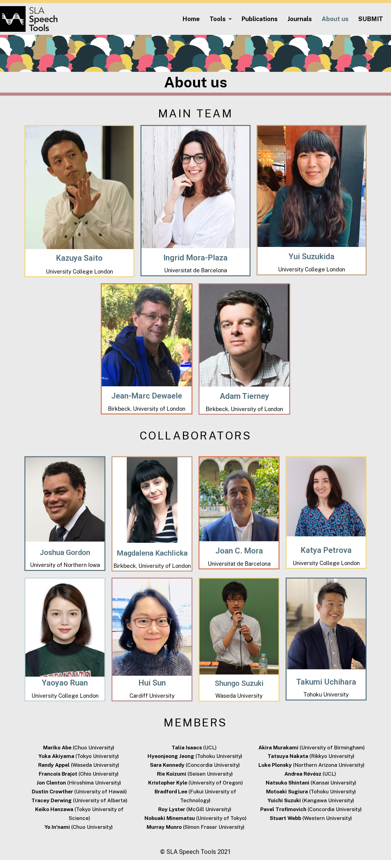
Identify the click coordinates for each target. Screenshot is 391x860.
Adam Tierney (244, 396)
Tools (218, 19)
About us (335, 19)
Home (191, 19)
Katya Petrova (326, 550)
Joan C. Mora (239, 550)
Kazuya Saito (79, 258)
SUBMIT (370, 19)
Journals (299, 19)
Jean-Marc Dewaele (146, 395)
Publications (259, 19)
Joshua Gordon (65, 552)
